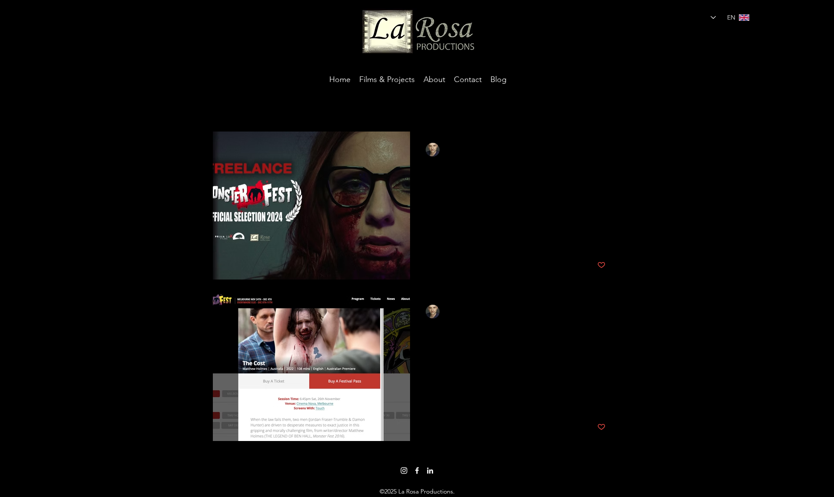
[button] (610, 106)
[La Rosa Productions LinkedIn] (430, 470)
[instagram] (404, 470)
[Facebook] (417, 470)
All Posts (226, 105)
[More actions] (604, 150)
